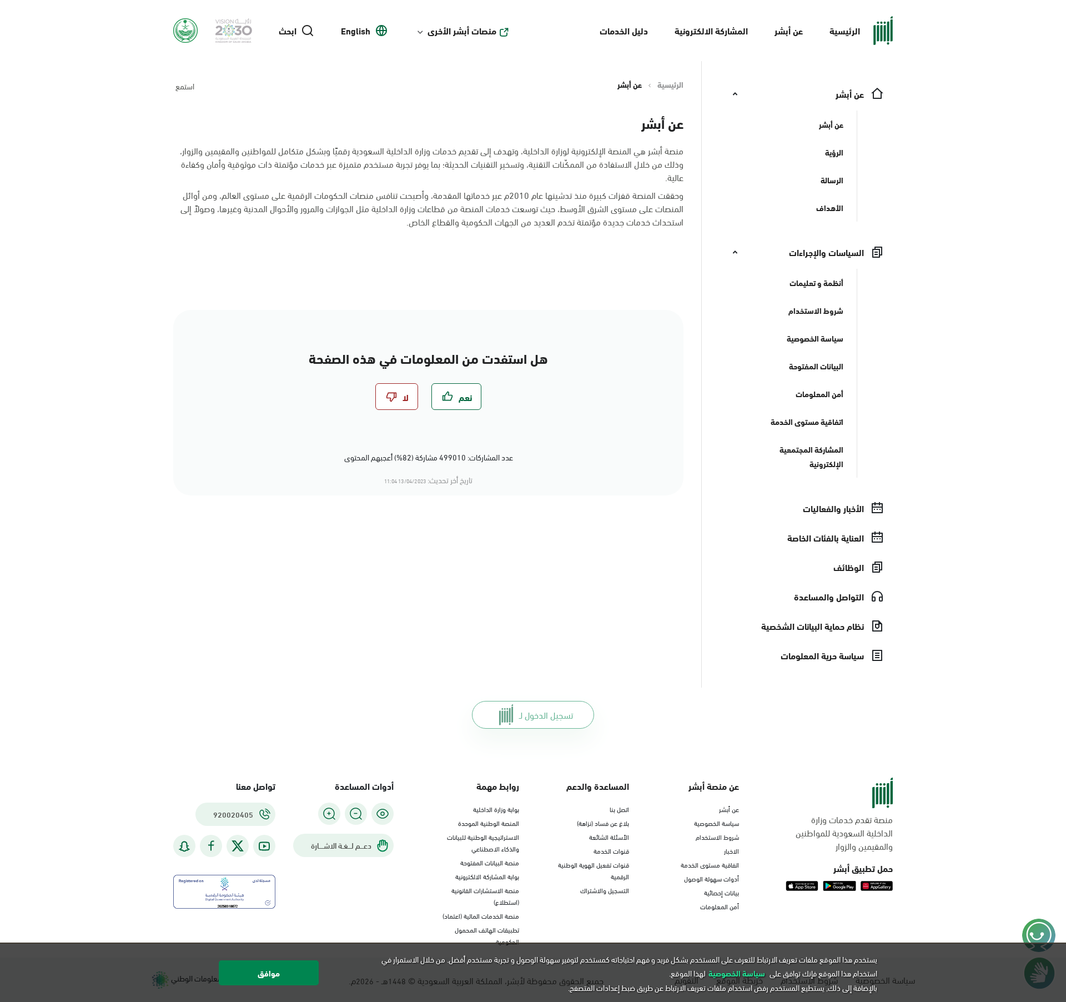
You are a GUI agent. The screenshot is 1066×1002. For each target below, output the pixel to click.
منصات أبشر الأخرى (462, 30)
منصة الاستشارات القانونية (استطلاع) (485, 896)
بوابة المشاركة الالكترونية (487, 876)
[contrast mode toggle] (382, 813)
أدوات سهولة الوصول (711, 878)
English (355, 30)
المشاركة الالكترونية (711, 30)
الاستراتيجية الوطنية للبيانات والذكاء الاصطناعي (483, 842)
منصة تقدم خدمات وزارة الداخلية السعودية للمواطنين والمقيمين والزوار (844, 833)
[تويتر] (237, 846)
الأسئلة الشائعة (609, 836)
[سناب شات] (184, 846)
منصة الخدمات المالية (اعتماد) (481, 915)
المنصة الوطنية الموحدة (488, 822)
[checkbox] (456, 396)
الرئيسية (844, 30)
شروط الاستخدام (717, 836)
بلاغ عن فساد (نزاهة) (603, 822)
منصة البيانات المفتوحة (489, 862)
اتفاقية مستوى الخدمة (710, 864)
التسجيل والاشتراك (604, 890)
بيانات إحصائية (721, 892)
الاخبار (731, 850)
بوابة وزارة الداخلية (496, 809)
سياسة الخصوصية (716, 822)
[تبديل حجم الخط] (356, 813)
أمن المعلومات (719, 906)
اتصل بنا (619, 809)
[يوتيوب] (264, 846)
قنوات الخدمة (611, 850)
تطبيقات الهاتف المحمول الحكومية (487, 935)
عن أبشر (789, 30)
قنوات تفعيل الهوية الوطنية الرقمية (593, 870)
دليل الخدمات (624, 30)
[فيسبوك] (211, 846)
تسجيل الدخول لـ (546, 715)
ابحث (287, 30)
